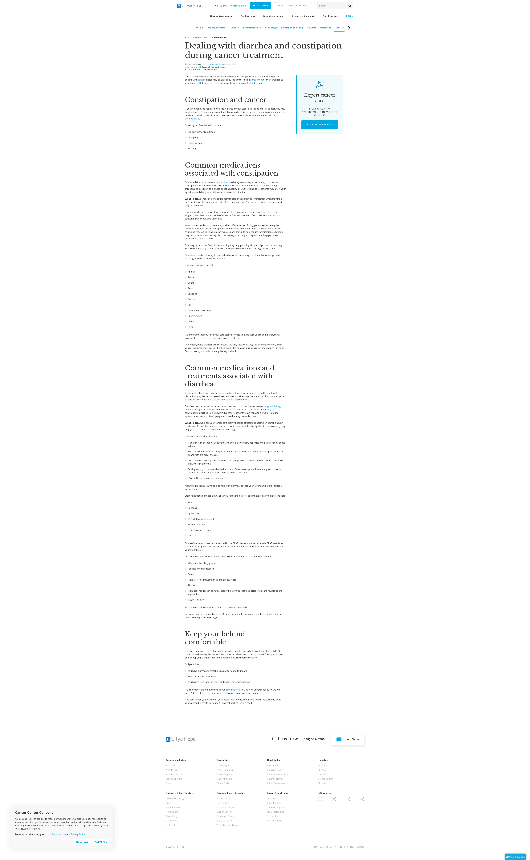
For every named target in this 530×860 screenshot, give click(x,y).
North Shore (172, 811)
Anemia (199, 27)
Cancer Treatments (225, 769)
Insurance (171, 765)
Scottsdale (171, 825)
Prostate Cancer (224, 820)
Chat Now (350, 739)
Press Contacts (274, 820)
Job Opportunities (275, 811)
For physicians (330, 16)
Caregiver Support (276, 807)
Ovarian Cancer (224, 811)
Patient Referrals (275, 778)
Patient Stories (274, 802)
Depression (326, 27)
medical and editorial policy (223, 64)
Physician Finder (275, 769)
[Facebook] (320, 798)
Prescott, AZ (172, 820)
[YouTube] (362, 798)
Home (187, 37)
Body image (271, 27)
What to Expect (173, 769)
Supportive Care (224, 778)
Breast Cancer (223, 798)
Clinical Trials (222, 783)
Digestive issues (344, 27)
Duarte (321, 774)
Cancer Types (223, 765)
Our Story (271, 798)
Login (349, 16)
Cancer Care (223, 760)
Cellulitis (311, 27)
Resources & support (303, 16)
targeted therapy (273, 406)
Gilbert (169, 802)
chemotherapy (192, 118)
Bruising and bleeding (292, 27)
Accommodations (174, 774)
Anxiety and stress (217, 27)
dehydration (232, 689)
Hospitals (323, 760)
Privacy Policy (78, 834)
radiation (210, 409)
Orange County (325, 778)
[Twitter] (334, 798)
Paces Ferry (171, 816)
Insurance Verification (277, 774)
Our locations (248, 16)
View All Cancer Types (227, 825)
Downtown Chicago (175, 798)
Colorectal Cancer (225, 807)
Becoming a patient (273, 16)
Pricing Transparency (277, 783)
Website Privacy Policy (344, 846)
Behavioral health (252, 27)
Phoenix (322, 783)
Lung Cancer (222, 802)
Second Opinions (174, 778)
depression (222, 182)
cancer (201, 79)
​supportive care (200, 37)
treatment (257, 79)
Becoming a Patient (177, 760)
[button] (349, 5)
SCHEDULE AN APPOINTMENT (293, 5)
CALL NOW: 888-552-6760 (320, 124)
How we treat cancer (221, 16)
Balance (235, 27)
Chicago (322, 769)
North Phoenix (173, 807)
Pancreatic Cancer (225, 816)
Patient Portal (273, 765)
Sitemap (360, 846)
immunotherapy (193, 409)
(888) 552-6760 (238, 5)
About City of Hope (277, 793)
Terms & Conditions (323, 846)
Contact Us (272, 816)
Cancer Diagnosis (225, 774)
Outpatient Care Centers (180, 793)
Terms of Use (59, 834)
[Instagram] (348, 798)
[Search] (335, 5)
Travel (169, 783)
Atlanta (321, 765)
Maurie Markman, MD (193, 67)
